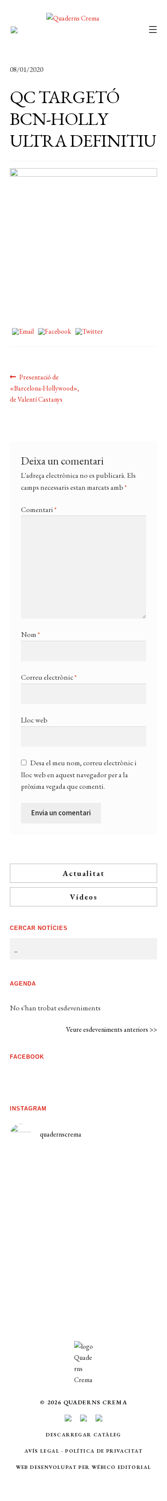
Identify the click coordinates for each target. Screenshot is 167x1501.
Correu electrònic (49, 677)
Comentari (39, 509)
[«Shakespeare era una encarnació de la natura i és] (120, 1223)
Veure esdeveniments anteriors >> (111, 1029)
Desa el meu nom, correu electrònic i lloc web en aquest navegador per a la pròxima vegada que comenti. (79, 774)
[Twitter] (89, 332)
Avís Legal (42, 1451)
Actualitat (83, 873)
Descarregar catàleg (83, 1434)
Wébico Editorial (121, 1467)
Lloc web (34, 720)
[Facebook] (54, 332)
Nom (30, 634)
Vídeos (84, 897)
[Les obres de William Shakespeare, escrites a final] (46, 1252)
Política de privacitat (104, 1451)
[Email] (23, 332)
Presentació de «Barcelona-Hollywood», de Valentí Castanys (44, 388)
